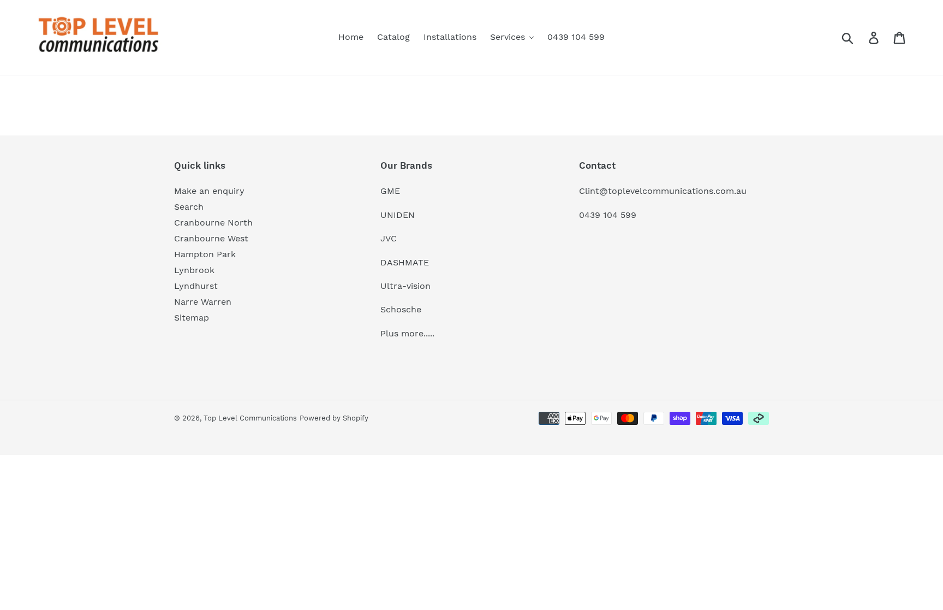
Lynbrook (194, 270)
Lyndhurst (196, 286)
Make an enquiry (209, 191)
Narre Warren (202, 302)
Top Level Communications (250, 418)
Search (189, 207)
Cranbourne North (213, 222)
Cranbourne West (211, 238)
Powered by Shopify (334, 418)
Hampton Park (205, 254)
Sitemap (191, 317)
